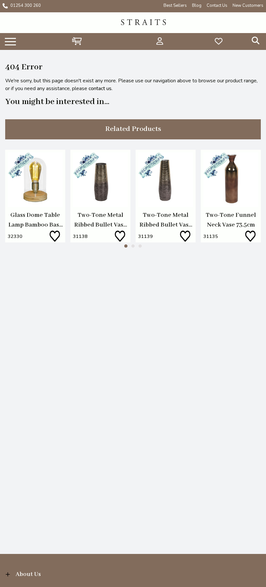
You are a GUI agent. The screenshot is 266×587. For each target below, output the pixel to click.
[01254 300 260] (5, 5)
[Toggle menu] (10, 41)
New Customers (248, 5)
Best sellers (175, 5)
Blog (196, 5)
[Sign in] (159, 41)
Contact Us (217, 5)
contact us (100, 88)
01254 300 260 (25, 5)
